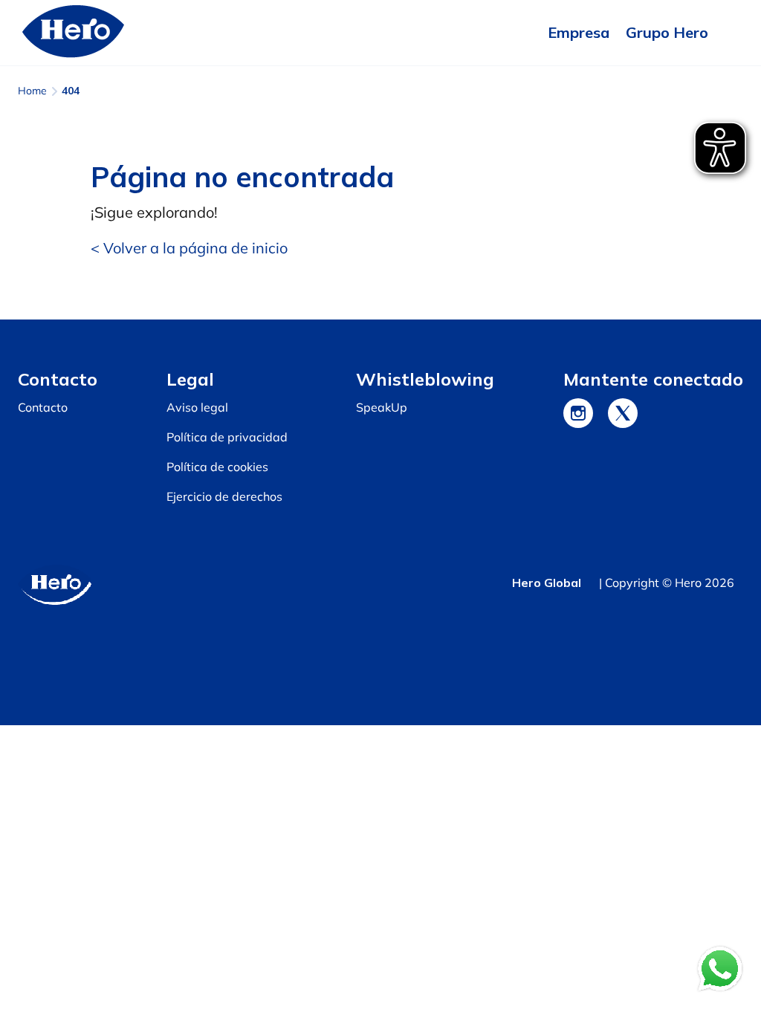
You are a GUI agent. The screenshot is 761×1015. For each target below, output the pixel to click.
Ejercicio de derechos (224, 496)
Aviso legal (197, 407)
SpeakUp (381, 407)
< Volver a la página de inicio (189, 248)
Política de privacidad (227, 436)
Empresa (578, 32)
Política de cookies (217, 466)
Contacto (43, 407)
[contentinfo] (380, 522)
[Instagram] (578, 413)
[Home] (73, 33)
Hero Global (546, 582)
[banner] (380, 33)
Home (32, 90)
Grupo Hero (667, 32)
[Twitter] (623, 413)
